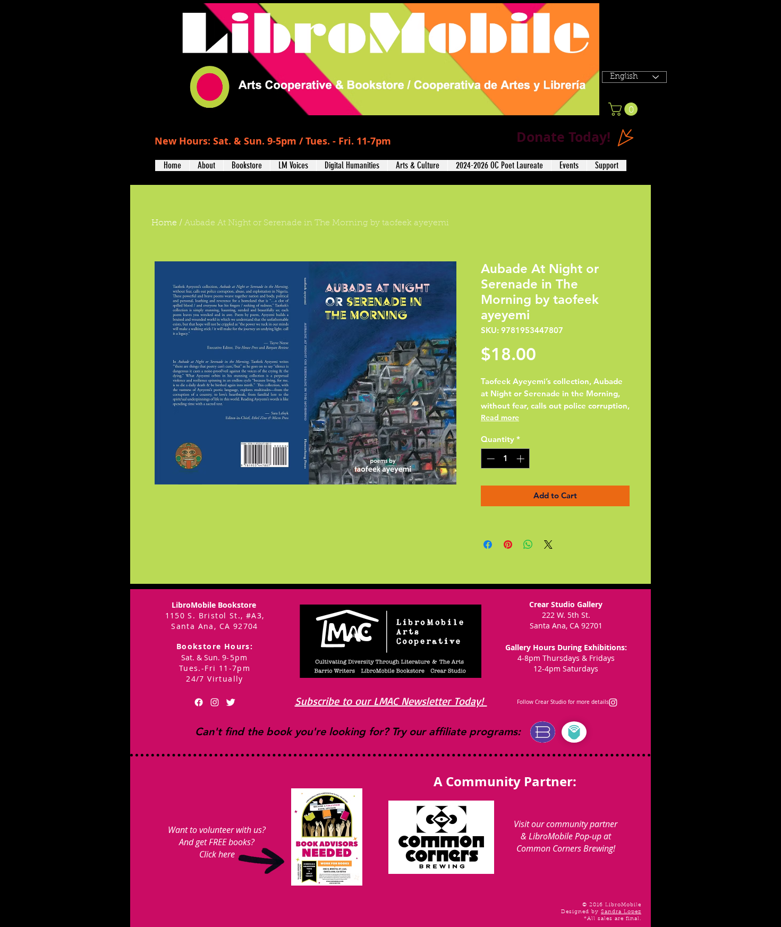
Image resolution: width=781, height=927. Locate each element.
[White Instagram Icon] (214, 702)
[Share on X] (548, 544)
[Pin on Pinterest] (508, 544)
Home (164, 223)
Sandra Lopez (621, 912)
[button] (206, 165)
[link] (624, 109)
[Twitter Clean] (230, 702)
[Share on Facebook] (487, 544)
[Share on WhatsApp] (528, 544)
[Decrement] (489, 459)
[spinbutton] (505, 459)
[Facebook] (198, 702)
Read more (500, 417)
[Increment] (521, 459)
